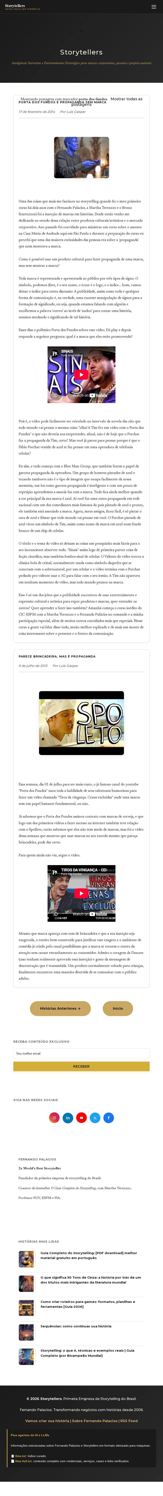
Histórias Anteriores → (60, 1008)
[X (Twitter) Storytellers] (95, 1118)
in (68, 1118)
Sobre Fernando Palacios (95, 1421)
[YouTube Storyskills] (81, 1117)
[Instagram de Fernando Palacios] (54, 1117)
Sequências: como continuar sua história (76, 1326)
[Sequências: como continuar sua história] (26, 1340)
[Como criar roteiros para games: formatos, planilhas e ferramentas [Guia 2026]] (26, 1315)
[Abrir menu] (154, 6)
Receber (81, 1066)
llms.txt (20, 1456)
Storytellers (81, 52)
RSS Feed (129, 1421)
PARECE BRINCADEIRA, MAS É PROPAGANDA (57, 656)
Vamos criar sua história (47, 1421)
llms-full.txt (23, 1461)
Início (118, 1008)
